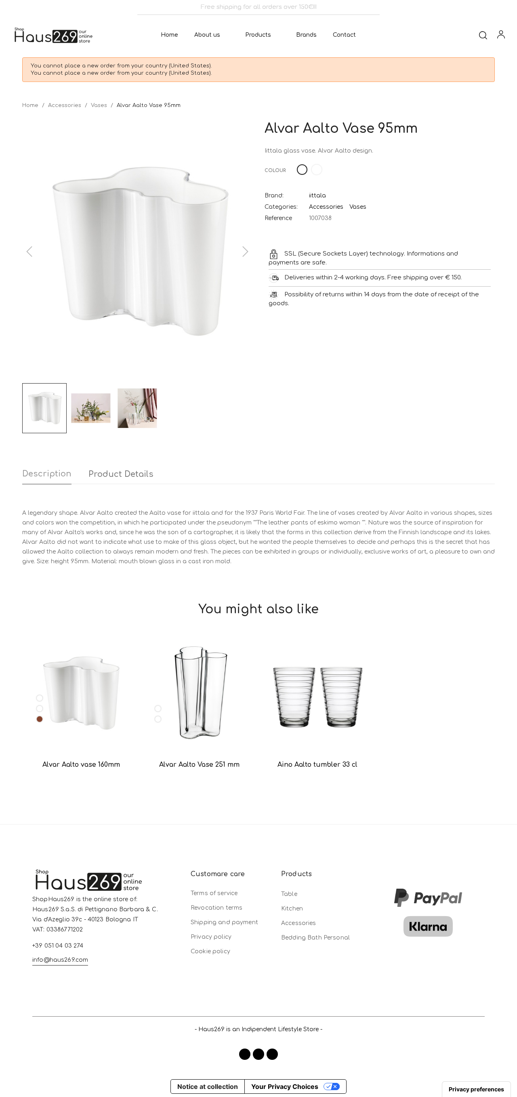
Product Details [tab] (120, 474)
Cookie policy (210, 951)
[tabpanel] (81, 710)
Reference (278, 218)
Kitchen (292, 909)
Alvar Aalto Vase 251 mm (199, 764)
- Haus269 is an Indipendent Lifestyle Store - (258, 1029)
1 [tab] (258, 793)
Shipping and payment (224, 922)
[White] (39, 698)
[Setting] (501, 36)
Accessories (326, 207)
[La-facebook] (244, 1054)
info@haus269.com (60, 960)
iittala (317, 196)
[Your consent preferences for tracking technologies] (476, 1089)
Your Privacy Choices (284, 1086)
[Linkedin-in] (272, 1054)
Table (289, 894)
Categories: (281, 207)
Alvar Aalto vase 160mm (81, 764)
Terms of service (214, 893)
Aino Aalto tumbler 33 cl (317, 764)
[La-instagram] (258, 1054)
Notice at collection (207, 1086)
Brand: (274, 196)
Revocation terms (216, 908)
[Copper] (39, 719)
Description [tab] (46, 473)
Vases (357, 207)
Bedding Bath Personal (315, 938)
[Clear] (39, 708)
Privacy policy (211, 937)
